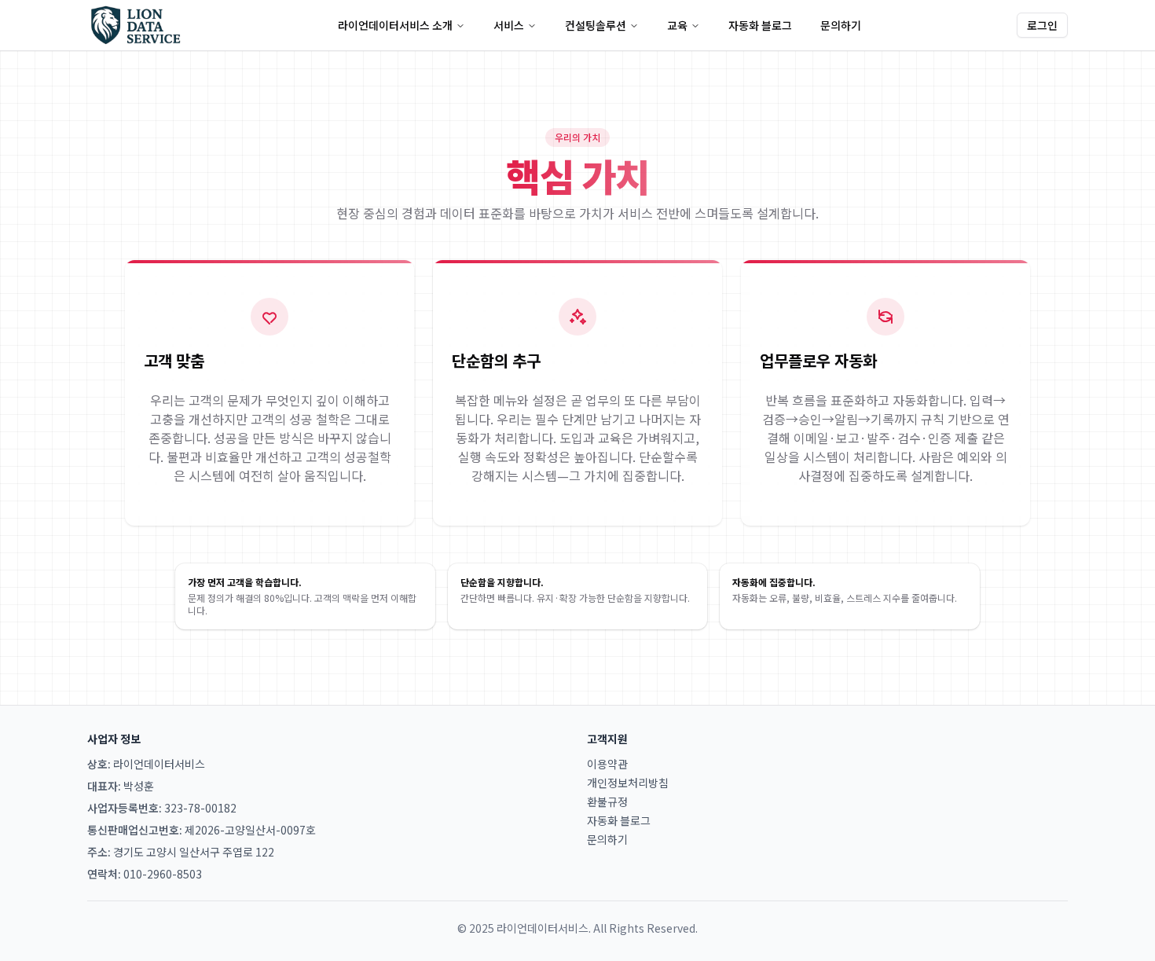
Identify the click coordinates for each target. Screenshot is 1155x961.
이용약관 (607, 764)
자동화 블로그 (760, 25)
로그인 (1042, 25)
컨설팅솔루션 (595, 25)
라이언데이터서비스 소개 (395, 25)
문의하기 (840, 25)
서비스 (508, 25)
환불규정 (607, 801)
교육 (677, 25)
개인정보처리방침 (628, 782)
